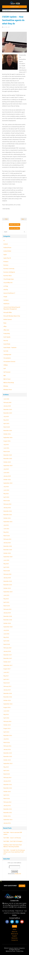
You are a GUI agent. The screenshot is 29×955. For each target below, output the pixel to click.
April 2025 (6, 423)
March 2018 (6, 644)
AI (4, 240)
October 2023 (7, 462)
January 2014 (7, 749)
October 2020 (7, 553)
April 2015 (6, 732)
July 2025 (6, 416)
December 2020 (7, 546)
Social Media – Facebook (9, 347)
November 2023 (7, 458)
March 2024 (6, 451)
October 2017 (7, 662)
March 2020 (6, 570)
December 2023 (7, 455)
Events (14, 926)
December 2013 (7, 753)
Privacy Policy (19, 951)
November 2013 (7, 756)
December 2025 (7, 409)
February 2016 (7, 721)
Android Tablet (7, 251)
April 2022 (6, 497)
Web (4, 375)
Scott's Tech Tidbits (14, 228)
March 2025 (6, 427)
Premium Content (14, 6)
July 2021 (6, 525)
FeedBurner (18, 873)
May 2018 (6, 637)
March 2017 (6, 683)
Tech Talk (5, 351)
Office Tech (6, 330)
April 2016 (6, 718)
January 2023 (7, 476)
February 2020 (7, 574)
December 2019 (7, 581)
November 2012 (7, 788)
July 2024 (6, 444)
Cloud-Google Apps (8, 279)
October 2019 (7, 588)
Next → (24, 219)
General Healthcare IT (9, 293)
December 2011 (7, 809)
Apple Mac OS (7, 258)
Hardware (6, 300)
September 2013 (7, 763)
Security (5, 340)
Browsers (5, 261)
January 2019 (7, 613)
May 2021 (6, 532)
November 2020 (7, 549)
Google (5, 296)
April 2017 (6, 679)
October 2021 (7, 518)
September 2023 (7, 465)
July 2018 (6, 630)
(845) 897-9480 (18, 905)
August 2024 (7, 441)
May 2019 (6, 599)
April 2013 (6, 770)
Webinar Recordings (14, 224)
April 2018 (6, 641)
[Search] (24, 232)
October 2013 (7, 760)
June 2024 (6, 448)
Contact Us (14, 940)
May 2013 (6, 767)
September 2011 (7, 819)
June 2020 (6, 560)
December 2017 (7, 655)
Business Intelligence (9, 272)
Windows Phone (7, 389)
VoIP (4, 368)
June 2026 (6, 399)
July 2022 (6, 486)
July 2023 (6, 469)
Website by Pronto (10, 951)
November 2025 (7, 413)
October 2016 (7, 700)
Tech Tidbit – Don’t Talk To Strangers (12, 841)
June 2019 (6, 595)
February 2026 (7, 402)
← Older (5, 219)
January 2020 (7, 578)
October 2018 (7, 623)
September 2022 (7, 483)
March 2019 (6, 606)
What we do (14, 934)
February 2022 (7, 504)
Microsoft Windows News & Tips (11, 316)
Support (14, 936)
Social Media (6, 344)
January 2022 (7, 507)
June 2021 (6, 528)
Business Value (7, 275)
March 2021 (6, 535)
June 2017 (6, 672)
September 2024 (7, 437)
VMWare (5, 365)
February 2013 (7, 777)
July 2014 (6, 739)
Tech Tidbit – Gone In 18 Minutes (12, 838)
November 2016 (7, 697)
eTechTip (5, 289)
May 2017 (6, 676)
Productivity (6, 333)
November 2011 (7, 812)
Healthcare (6, 303)
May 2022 (6, 493)
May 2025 (6, 420)
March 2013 (6, 774)
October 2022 (7, 479)
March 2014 (6, 742)
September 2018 (7, 627)
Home (14, 929)
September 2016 (7, 704)
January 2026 (7, 406)
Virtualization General (9, 361)
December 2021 (7, 511)
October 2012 (7, 791)
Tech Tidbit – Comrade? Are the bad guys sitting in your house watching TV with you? (14, 852)
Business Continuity (8, 268)
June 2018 (6, 634)
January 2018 (7, 651)
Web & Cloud (6, 379)
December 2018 (7, 616)
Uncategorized (7, 354)
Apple (5, 254)
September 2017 (7, 665)
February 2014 (7, 746)
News (4, 323)
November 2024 (7, 430)
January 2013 (7, 781)
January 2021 (7, 542)
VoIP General (6, 372)
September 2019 (7, 592)
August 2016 (7, 707)
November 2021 (7, 514)
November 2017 (7, 658)
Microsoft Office (7, 312)
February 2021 (7, 539)
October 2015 (7, 725)
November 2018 (7, 620)
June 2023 (6, 472)
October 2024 (7, 434)
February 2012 (7, 802)
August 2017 (7, 669)
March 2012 (6, 798)
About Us (14, 931)
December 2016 (7, 693)
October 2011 (7, 816)
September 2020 (7, 556)
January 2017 (7, 690)
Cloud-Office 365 (7, 282)
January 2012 (7, 805)
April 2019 (6, 602)
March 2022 (6, 500)
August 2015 (7, 728)
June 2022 (6, 490)
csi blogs (5, 286)
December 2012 (7, 784)
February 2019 (7, 609)
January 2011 (7, 823)
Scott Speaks (6, 337)
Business (5, 265)
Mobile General (7, 319)
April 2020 (6, 567)
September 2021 (7, 521)
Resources (14, 938)
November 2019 (7, 585)
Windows (5, 386)
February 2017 (7, 686)
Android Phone (7, 247)
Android (5, 244)
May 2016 (6, 714)
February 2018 (7, 648)
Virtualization (7, 358)
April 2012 (6, 795)
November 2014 (7, 735)
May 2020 (6, 563)
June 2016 (6, 711)
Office (4, 326)
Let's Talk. (22, 885)
